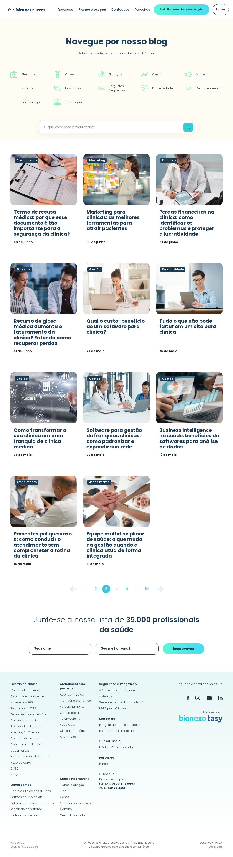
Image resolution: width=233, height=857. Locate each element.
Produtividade (162, 88)
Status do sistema (23, 815)
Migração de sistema (26, 809)
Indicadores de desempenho (32, 756)
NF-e (14, 775)
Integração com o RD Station (120, 725)
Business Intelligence (25, 726)
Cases (70, 74)
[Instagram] (197, 698)
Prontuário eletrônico (75, 701)
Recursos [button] (65, 9)
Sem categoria (32, 102)
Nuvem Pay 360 (21, 702)
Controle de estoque (25, 738)
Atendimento (31, 74)
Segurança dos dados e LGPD (121, 702)
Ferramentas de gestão (28, 714)
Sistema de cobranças (27, 696)
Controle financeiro (24, 690)
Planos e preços (72, 785)
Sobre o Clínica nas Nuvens (30, 791)
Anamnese (68, 737)
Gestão (157, 74)
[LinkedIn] (220, 698)
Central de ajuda (72, 815)
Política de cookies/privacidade (24, 845)
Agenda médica (72, 694)
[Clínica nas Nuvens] (24, 9)
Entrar (220, 9)
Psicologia (67, 725)
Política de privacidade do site (32, 803)
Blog (63, 791)
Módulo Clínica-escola (116, 747)
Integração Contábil (25, 732)
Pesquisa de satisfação (116, 731)
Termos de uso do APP (26, 797)
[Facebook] (188, 698)
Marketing (203, 74)
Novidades (73, 88)
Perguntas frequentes (117, 88)
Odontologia (69, 713)
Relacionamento (208, 88)
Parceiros (142, 9)
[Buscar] (188, 127)
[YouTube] (209, 698)
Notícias (27, 88)
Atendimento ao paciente (72, 686)
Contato (66, 809)
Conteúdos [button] (120, 9)
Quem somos (20, 785)
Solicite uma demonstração (181, 9)
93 (147, 588)
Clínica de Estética (73, 731)
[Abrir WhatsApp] (221, 845)
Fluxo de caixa (20, 763)
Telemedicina (70, 719)
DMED (14, 768)
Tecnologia (73, 102)
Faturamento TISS (23, 708)
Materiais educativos (75, 803)
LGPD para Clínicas (113, 708)
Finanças (115, 74)
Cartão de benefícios (26, 720)
